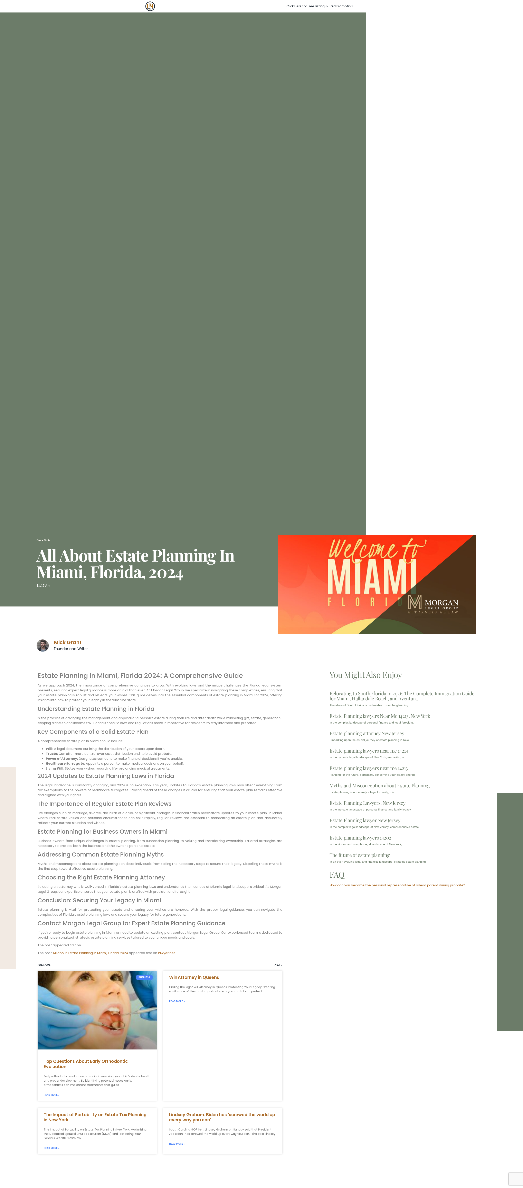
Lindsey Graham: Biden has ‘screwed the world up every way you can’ (222, 1117)
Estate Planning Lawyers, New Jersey (367, 802)
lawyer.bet (166, 953)
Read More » (51, 1094)
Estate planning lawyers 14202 (360, 837)
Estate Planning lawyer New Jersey (365, 820)
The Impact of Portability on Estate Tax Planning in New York (95, 1117)
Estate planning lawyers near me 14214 (369, 750)
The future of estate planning (360, 855)
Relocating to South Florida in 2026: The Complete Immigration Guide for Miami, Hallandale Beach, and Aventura (402, 696)
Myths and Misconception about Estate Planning (380, 785)
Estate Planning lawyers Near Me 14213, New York (380, 715)
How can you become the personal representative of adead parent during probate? (397, 885)
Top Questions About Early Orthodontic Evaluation (86, 1063)
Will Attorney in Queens (194, 977)
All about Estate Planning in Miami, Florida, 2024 (90, 953)
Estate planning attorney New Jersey (367, 733)
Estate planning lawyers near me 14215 (369, 768)
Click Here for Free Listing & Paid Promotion (319, 6)
